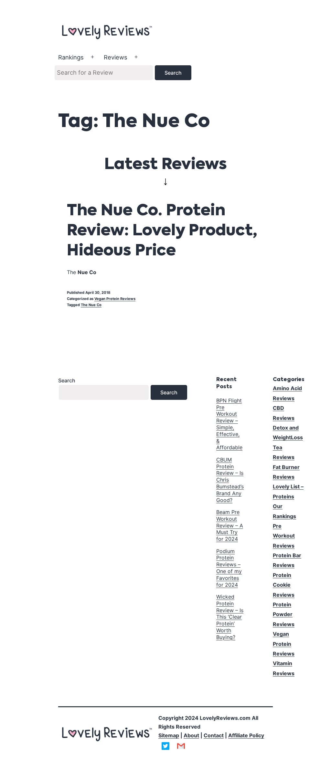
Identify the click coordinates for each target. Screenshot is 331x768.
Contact (214, 735)
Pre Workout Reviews (284, 536)
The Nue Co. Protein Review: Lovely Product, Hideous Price (162, 231)
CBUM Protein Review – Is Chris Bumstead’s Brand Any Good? (230, 479)
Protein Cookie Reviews (283, 585)
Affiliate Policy (246, 735)
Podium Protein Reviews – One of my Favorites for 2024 (229, 568)
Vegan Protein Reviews (114, 298)
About (191, 735)
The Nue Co (91, 305)
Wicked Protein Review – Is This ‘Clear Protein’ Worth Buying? (229, 616)
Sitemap (168, 735)
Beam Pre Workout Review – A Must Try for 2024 (229, 525)
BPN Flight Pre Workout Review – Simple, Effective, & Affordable (229, 424)
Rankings (71, 57)
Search (66, 380)
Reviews (115, 57)
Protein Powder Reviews (283, 614)
